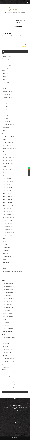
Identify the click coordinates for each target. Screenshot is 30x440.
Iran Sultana (5, 244)
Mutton (3, 70)
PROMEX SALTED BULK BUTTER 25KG (9, 142)
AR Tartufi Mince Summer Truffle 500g (9, 384)
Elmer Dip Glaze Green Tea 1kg (7, 211)
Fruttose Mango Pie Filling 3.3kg (8, 223)
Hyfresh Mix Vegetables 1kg (7, 322)
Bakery (3, 174)
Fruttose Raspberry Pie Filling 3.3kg (8, 229)
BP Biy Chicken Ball (6, 131)
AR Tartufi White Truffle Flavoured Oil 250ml (10, 372)
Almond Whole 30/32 (6, 250)
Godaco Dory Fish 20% (6, 367)
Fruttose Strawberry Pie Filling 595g (8, 232)
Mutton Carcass (5, 76)
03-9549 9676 (16, 410)
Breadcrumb (5, 355)
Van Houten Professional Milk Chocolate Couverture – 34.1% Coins (12, 274)
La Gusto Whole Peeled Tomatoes (8, 349)
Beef (3, 53)
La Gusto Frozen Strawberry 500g (8, 283)
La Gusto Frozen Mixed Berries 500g (8, 286)
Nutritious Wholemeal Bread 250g (8, 328)
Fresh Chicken (21, 20)
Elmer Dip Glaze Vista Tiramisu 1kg (8, 199)
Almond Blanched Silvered (7, 256)
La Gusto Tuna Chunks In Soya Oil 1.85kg (9, 337)
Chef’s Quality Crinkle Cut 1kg (7, 313)
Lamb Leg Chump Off (6, 59)
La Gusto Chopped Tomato (7, 352)
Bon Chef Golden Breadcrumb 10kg (8, 361)
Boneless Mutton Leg (6, 82)
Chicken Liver (5, 109)
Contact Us (29, 173)
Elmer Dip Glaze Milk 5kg (7, 190)
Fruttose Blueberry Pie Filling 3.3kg (8, 226)
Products (15, 417)
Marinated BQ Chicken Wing (7, 127)
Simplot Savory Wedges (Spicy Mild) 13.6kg (9, 292)
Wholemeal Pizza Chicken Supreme (8, 332)
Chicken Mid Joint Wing (6, 103)
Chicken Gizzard (5, 118)
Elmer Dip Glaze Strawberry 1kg (8, 205)
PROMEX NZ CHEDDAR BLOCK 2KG (8, 157)
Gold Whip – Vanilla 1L (6, 278)
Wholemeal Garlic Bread (6, 329)
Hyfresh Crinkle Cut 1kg (6, 310)
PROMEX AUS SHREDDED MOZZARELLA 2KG (10, 163)
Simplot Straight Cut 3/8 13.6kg (7, 301)
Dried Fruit (4, 241)
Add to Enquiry (19, 26)
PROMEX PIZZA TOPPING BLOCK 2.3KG (9, 169)
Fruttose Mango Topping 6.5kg (7, 220)
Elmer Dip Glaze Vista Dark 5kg (7, 196)
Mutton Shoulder (5, 80)
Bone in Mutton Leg (6, 71)
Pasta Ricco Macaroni (6, 346)
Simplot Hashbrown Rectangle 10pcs (8, 304)
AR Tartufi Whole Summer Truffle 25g (9, 382)
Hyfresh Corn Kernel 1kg (6, 323)
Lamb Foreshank (5, 61)
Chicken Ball (4, 130)
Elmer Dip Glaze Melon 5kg (7, 184)
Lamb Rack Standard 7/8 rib (7, 65)
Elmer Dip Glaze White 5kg (7, 193)
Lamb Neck (4, 62)
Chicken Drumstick (6, 115)
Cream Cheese (5, 172)
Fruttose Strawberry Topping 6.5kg (8, 217)
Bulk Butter (4, 139)
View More (24, 46)
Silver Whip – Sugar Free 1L (7, 277)
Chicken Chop (5, 100)
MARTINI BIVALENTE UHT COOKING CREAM (9, 148)
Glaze (3, 175)
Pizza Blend (4, 166)
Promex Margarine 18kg (6, 260)
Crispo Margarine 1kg (6, 262)
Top (15, 398)
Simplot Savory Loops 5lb (7, 295)
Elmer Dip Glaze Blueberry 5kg (7, 178)
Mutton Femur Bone (6, 77)
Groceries (3, 334)
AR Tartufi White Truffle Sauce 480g (8, 388)
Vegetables (4, 319)
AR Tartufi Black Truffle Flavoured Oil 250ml (9, 376)
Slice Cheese (4, 154)
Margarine (4, 259)
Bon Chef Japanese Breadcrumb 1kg (8, 358)
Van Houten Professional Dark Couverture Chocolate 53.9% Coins (12, 271)
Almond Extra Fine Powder (7, 257)
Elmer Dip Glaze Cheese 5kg (7, 187)
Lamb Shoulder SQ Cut (6, 68)
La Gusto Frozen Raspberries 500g (8, 289)
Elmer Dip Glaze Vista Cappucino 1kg (8, 214)
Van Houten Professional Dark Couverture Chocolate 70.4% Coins (12, 269)
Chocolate (4, 268)
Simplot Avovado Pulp (6, 320)
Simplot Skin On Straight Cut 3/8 (8, 307)
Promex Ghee (5, 265)
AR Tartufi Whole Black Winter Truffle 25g (9, 379)
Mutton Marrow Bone (6, 74)
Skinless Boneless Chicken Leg (7, 91)
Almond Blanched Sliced (7, 254)
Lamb (3, 58)
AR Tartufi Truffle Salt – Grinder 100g (8, 375)
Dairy (3, 133)
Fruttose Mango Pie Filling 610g (8, 235)
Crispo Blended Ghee (6, 266)
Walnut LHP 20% (5, 253)
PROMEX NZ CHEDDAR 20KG (7, 160)
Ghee (3, 263)
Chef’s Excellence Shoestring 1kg (8, 316)
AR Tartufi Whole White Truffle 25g (8, 381)
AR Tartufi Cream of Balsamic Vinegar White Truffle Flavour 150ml (13, 387)
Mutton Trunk (5, 79)
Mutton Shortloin (5, 73)
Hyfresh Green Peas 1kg (6, 325)
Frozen (3, 280)
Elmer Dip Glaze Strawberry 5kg (8, 181)
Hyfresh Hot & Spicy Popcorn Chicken (8, 124)
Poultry (25, 20)
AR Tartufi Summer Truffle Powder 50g (9, 378)
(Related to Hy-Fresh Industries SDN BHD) (15, 406)
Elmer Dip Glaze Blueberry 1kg (7, 202)
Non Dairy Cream (5, 275)
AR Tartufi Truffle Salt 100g (7, 373)
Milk (3, 151)
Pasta (3, 340)
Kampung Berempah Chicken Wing (8, 128)
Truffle (4, 370)
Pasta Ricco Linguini (6, 343)
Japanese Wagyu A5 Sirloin (7, 56)
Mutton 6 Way (5, 85)
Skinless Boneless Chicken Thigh (8, 97)
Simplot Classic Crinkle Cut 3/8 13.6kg (8, 298)
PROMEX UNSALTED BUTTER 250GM (8, 136)
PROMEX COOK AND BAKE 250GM (8, 145)
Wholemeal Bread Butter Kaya (7, 331)
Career (15, 418)
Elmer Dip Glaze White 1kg (7, 208)
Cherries (4, 238)
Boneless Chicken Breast (6, 94)
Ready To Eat (5, 326)
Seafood (3, 364)
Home (15, 414)
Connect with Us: (14, 437)
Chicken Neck (5, 112)
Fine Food (4, 369)
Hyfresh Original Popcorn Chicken (8, 121)
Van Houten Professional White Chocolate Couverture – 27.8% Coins (13, 272)
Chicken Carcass (5, 106)
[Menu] (27, 2)
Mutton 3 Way (5, 83)
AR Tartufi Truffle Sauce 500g (7, 385)
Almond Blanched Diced (6, 247)
